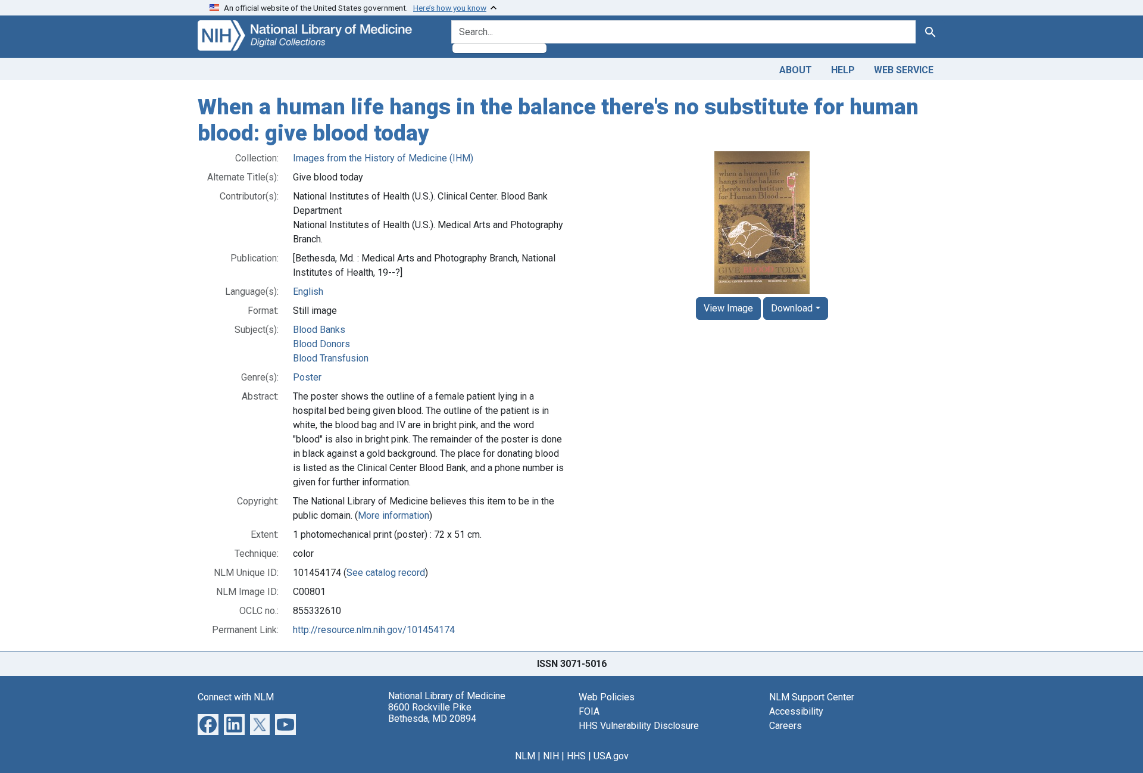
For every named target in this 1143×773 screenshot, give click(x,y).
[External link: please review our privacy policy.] (208, 724)
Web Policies (607, 697)
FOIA (589, 711)
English (308, 291)
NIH (551, 756)
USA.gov (611, 756)
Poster (307, 377)
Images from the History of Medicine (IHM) (383, 158)
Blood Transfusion (330, 358)
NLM (525, 756)
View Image (728, 308)
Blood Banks (319, 329)
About (795, 70)
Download (792, 308)
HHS (576, 756)
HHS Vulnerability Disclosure (639, 725)
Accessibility (796, 711)
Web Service (903, 70)
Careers (785, 725)
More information (393, 515)
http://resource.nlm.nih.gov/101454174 (374, 629)
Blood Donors (321, 344)
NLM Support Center (811, 697)
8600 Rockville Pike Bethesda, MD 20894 (432, 713)
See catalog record (385, 572)
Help (843, 70)
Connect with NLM (236, 697)
